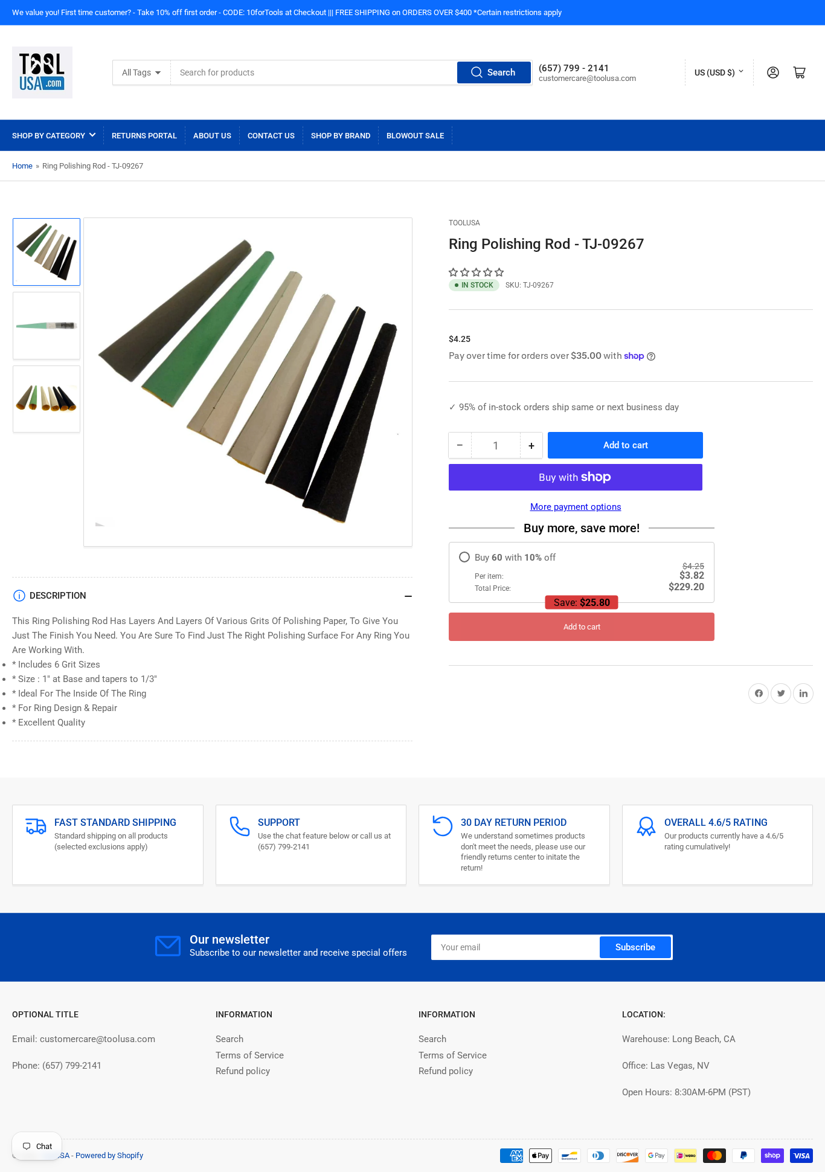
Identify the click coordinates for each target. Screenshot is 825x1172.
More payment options (575, 506)
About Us (212, 135)
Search (501, 72)
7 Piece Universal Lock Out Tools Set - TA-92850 (146, 1151)
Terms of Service (250, 1055)
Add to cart (581, 626)
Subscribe (635, 947)
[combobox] (352, 72)
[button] (477, 272)
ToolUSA (464, 223)
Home (22, 165)
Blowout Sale (415, 135)
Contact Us (271, 135)
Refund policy (243, 1071)
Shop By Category (48, 135)
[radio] (581, 572)
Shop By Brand (340, 135)
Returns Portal (144, 135)
